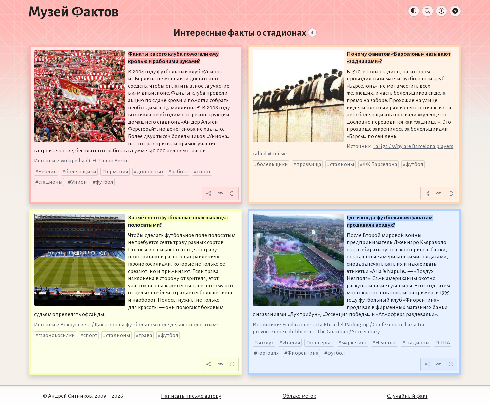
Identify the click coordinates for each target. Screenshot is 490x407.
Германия (116, 172)
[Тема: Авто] (413, 11)
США (444, 343)
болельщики (80, 172)
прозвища (308, 164)
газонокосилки (56, 335)
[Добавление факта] (441, 11)
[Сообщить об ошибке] (232, 193)
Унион (79, 182)
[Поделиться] (208, 193)
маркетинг (354, 343)
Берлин (47, 172)
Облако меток (299, 396)
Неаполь (386, 343)
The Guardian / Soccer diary (348, 332)
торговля (268, 353)
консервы (321, 343)
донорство (150, 172)
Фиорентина (303, 353)
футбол (104, 182)
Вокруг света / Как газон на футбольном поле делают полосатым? (139, 325)
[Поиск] (427, 11)
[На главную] (73, 12)
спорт (204, 172)
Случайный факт (407, 396)
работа (179, 172)
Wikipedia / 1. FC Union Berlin (94, 161)
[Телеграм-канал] (455, 11)
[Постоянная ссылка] (220, 193)
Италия (291, 343)
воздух (265, 343)
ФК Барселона (380, 164)
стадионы (50, 182)
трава (145, 335)
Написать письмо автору (191, 396)
